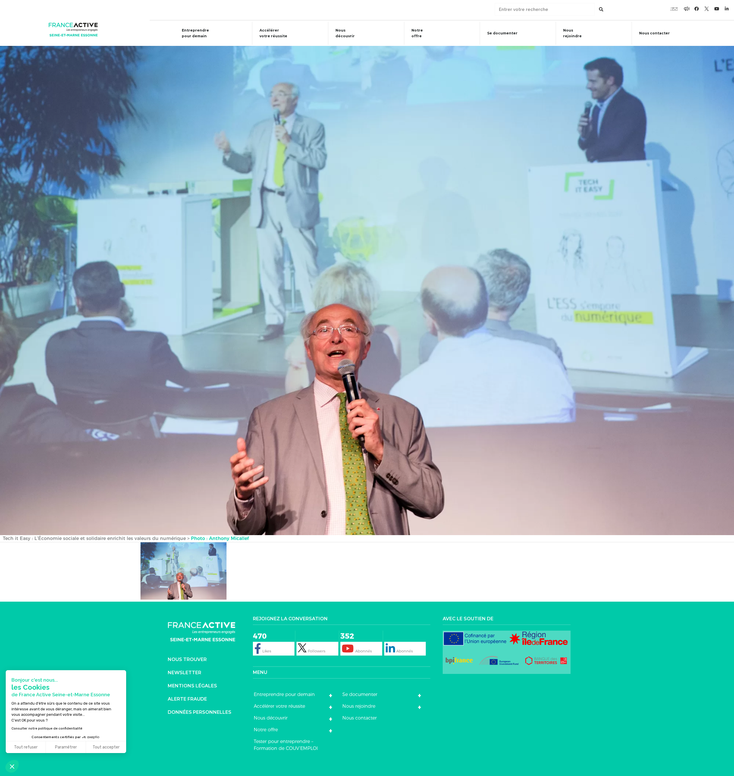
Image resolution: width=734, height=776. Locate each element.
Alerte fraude (187, 699)
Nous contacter (654, 33)
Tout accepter (106, 747)
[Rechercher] (601, 9)
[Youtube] (673, 8)
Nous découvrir (345, 33)
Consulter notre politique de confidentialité (46, 728)
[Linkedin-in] (727, 8)
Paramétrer (66, 747)
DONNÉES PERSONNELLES (199, 712)
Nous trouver (187, 659)
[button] (12, 766)
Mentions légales (192, 686)
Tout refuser (26, 747)
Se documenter (502, 33)
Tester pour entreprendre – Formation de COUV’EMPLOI (286, 745)
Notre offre (417, 33)
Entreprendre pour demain (195, 33)
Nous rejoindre (572, 33)
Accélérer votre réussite (273, 33)
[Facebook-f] (686, 8)
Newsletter (184, 672)
